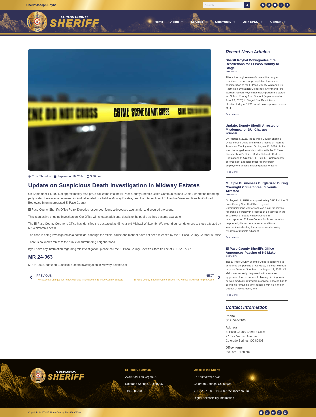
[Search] (247, 5)
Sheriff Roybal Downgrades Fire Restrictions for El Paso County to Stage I (252, 64)
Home (159, 21)
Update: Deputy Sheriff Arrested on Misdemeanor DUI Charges (253, 127)
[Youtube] (275, 5)
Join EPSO (250, 21)
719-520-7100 (203, 391)
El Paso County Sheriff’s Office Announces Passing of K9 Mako (251, 250)
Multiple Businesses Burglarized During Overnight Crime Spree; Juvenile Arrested (257, 187)
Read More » (232, 114)
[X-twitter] (269, 5)
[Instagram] (281, 5)
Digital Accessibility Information (214, 397)
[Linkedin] (287, 5)
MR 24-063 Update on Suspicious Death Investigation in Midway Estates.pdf (77, 264)
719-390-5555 (223, 391)
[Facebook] (263, 5)
